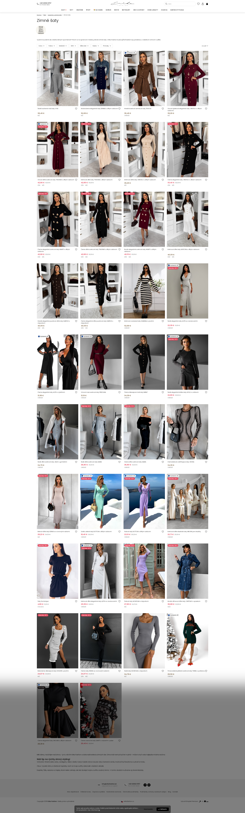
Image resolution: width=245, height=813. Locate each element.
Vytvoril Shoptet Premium (189, 801)
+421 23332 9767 (45, 3)
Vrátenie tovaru (85, 792)
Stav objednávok (73, 792)
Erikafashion (145, 785)
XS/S (169, 607)
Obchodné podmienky (131, 792)
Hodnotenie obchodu (113, 792)
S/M (39, 185)
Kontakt (175, 792)
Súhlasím (163, 809)
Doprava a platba (99, 792)
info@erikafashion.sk (109, 784)
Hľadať (166, 4)
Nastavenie (148, 809)
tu (99, 810)
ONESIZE (126, 115)
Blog (169, 792)
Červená (41, 607)
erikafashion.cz (148, 785)
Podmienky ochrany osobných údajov (153, 792)
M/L (39, 115)
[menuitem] (64, 10)
